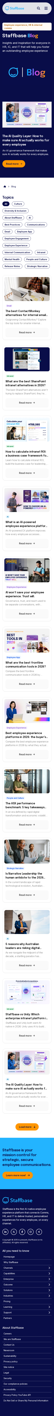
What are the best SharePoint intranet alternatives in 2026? (26, 383)
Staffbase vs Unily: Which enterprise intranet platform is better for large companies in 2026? (26, 1016)
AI (30, 217)
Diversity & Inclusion (15, 210)
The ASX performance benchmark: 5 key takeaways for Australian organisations (25, 805)
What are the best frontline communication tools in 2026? (26, 664)
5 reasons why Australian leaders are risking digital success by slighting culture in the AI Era (26, 946)
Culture (18, 204)
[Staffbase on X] (14, 1232)
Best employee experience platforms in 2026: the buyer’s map (26, 735)
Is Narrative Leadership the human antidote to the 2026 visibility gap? (24, 876)
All (6, 204)
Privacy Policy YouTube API (17, 1395)
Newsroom (9, 1350)
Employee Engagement (17, 238)
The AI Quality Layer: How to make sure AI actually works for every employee (25, 140)
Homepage (9, 1256)
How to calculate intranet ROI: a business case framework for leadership (27, 454)
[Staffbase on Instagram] (31, 1232)
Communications (36, 224)
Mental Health (12, 259)
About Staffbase (13, 217)
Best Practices (12, 224)
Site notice (9, 1367)
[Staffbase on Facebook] (22, 1232)
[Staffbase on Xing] (39, 1232)
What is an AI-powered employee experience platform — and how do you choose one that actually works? (27, 524)
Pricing (7, 1301)
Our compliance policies (15, 1384)
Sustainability (10, 1356)
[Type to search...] (38, 8)
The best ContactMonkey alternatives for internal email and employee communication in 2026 (26, 313)
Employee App (24, 231)
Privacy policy (11, 1361)
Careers (8, 1333)
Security (8, 1378)
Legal (6, 1372)
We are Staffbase (12, 1339)
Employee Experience (16, 245)
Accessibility (10, 1389)
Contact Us (9, 1344)
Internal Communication (17, 252)
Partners (8, 1318)
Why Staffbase (11, 1262)
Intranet (41, 252)
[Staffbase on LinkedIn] (5, 1232)
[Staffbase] (14, 8)
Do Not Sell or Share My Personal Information (26, 1400)
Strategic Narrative (37, 266)
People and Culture (36, 259)
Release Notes (12, 266)
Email (7, 231)
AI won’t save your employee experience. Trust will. (25, 594)
